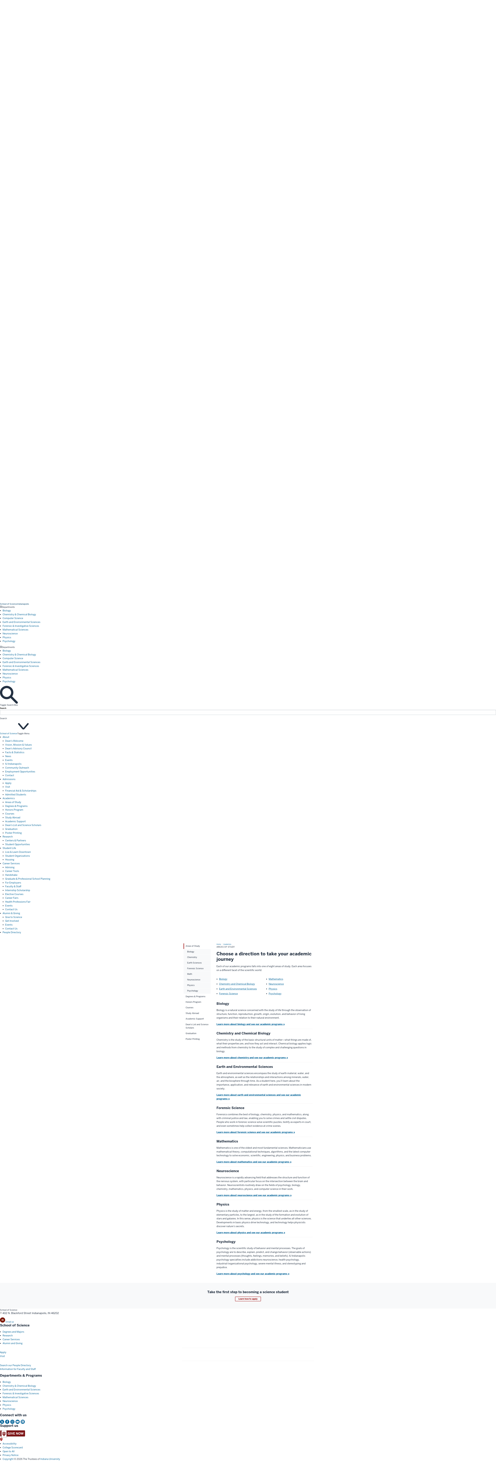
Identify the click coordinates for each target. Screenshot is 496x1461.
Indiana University (50, 1459)
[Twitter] (2, 1422)
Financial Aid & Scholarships (20, 790)
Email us (10, 1321)
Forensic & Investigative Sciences (21, 625)
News (8, 756)
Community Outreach (17, 767)
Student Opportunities (17, 844)
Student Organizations (17, 855)
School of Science (8, 733)
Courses (9, 813)
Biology (7, 610)
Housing (9, 859)
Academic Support (15, 821)
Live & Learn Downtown (18, 851)
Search (3, 708)
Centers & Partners (15, 840)
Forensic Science (228, 993)
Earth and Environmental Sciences (21, 622)
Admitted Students (15, 794)
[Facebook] (7, 1422)
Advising (9, 867)
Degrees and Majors (13, 1331)
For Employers (13, 882)
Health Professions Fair (17, 901)
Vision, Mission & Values (18, 744)
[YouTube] (18, 1422)
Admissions (9, 779)
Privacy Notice (10, 1455)
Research (8, 836)
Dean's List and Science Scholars (23, 825)
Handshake (11, 874)
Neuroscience (10, 633)
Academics (9, 798)
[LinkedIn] (23, 1422)
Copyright (8, 1459)
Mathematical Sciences (15, 629)
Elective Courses (14, 894)
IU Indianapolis (13, 763)
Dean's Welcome (14, 740)
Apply (8, 783)
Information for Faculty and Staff (18, 1369)
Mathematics (276, 979)
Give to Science (13, 917)
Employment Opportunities (20, 771)
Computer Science (13, 618)
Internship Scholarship (17, 890)
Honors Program (14, 809)
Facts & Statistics (14, 752)
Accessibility (10, 1443)
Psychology (9, 641)
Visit (7, 786)
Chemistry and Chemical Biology (237, 983)
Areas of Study (13, 802)
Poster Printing (13, 832)
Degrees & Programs (16, 806)
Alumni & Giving (11, 913)
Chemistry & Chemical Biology (19, 614)
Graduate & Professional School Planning (27, 878)
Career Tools (12, 871)
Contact (9, 775)
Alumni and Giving (12, 1343)
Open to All (9, 1451)
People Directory (12, 932)
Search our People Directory (15, 1365)
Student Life (9, 848)
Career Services (11, 863)
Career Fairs (11, 897)
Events (9, 760)
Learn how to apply (248, 1299)
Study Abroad (12, 817)
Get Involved (12, 920)
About (6, 737)
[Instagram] (12, 1422)
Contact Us (11, 909)
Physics (7, 637)
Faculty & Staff (13, 886)
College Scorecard (13, 1447)
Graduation (11, 829)
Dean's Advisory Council (18, 748)
